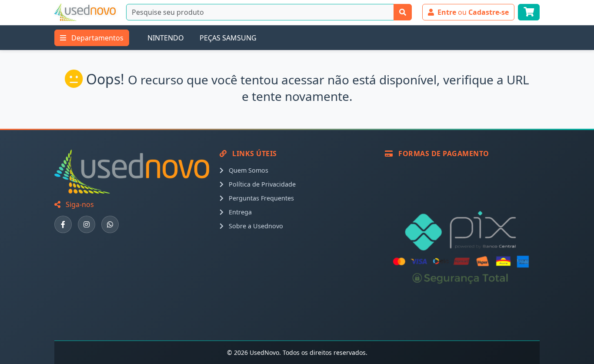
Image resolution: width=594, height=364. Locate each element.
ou (473, 12)
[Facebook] (63, 224)
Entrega (239, 212)
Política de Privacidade (261, 184)
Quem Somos (247, 170)
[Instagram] (86, 224)
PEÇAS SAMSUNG (228, 38)
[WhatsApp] (110, 224)
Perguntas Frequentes (260, 198)
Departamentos (96, 38)
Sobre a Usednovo (255, 226)
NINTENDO (165, 38)
